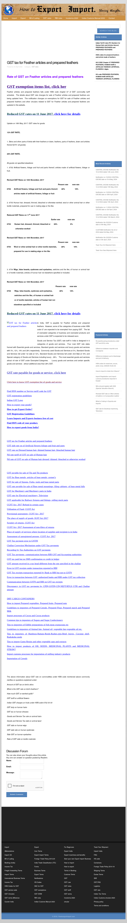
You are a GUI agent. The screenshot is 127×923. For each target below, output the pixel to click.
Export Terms (39, 874)
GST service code (11, 890)
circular (66, 902)
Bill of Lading (34, 18)
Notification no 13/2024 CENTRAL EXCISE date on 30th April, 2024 (107, 193)
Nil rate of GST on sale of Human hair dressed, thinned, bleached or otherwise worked (46, 459)
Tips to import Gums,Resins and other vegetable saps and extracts (36, 641)
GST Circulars (9, 894)
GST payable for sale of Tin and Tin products (27, 473)
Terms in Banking (70, 870)
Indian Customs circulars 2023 (104, 898)
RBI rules (58, 18)
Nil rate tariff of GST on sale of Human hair (27, 454)
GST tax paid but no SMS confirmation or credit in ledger (33, 559)
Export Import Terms (41, 855)
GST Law (67, 882)
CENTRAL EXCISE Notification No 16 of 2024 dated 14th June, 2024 (107, 171)
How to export (69, 866)
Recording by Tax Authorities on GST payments (28, 550)
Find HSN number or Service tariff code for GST (29, 391)
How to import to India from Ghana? (108, 371)
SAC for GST (39, 886)
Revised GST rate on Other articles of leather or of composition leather (107, 395)
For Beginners (69, 847)
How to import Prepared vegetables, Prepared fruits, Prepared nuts (37, 603)
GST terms (68, 894)
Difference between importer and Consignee (107, 349)
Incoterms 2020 (72, 18)
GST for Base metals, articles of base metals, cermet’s (31, 477)
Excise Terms (98, 874)
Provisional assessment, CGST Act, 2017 (25, 513)
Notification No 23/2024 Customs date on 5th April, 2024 (107, 238)
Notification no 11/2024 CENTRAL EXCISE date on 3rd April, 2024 (107, 208)
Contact (112, 18)
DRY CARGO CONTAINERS (20, 598)
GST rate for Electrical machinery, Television (27, 495)
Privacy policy (98, 902)
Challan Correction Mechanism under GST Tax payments (33, 545)
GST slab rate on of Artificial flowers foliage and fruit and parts (36, 445)
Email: (9, 766)
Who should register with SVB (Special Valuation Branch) (106, 387)
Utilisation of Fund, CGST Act (21, 509)
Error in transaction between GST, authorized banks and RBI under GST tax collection (46, 577)
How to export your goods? (19, 404)
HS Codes (37, 882)
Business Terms (39, 870)
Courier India (9, 902)
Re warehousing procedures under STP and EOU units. (107, 342)
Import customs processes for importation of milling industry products (38, 654)
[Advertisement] (48, 40)
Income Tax (9, 866)
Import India (98, 851)
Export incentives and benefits (74, 855)
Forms (36, 866)
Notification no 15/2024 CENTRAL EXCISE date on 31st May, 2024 (107, 178)
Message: (10, 772)
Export (23, 18)
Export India (68, 851)
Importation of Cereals (17, 658)
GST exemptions (40, 890)
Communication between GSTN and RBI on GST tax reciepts (35, 582)
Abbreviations (9, 851)
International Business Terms (15, 878)
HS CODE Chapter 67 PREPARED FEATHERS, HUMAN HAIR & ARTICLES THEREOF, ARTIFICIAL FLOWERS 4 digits (107, 65)
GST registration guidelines (19, 395)
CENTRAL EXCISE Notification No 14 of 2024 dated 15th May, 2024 (107, 186)
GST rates (47, 18)
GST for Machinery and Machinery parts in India (29, 491)
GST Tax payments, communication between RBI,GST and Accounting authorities (44, 554)
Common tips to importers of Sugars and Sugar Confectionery (35, 620)
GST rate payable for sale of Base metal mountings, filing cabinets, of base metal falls (46, 486)
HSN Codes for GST (12, 886)
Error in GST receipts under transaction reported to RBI (32, 568)
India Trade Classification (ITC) (45, 863)
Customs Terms (69, 874)
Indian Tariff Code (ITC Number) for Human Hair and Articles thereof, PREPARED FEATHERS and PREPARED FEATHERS (108, 46)
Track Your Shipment (101, 847)
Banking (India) (10, 863)
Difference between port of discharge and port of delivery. (108, 357)
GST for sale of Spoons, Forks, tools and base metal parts (33, 482)
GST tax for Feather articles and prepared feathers (29, 441)
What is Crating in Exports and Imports (106, 402)
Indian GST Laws (15, 400)
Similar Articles (101, 37)
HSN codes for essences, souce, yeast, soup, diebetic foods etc (107, 364)
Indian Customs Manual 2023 (93, 18)
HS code (97, 859)
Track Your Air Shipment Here (106, 245)
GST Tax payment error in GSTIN (22, 541)
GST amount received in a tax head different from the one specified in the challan (44, 563)
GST (65, 878)
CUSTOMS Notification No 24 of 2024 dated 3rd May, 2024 (106, 231)
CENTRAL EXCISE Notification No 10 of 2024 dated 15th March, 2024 (107, 216)
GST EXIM (38, 894)
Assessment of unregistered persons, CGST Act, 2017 (31, 536)
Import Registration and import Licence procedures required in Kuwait (106, 378)
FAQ (95, 855)
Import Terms (9, 874)
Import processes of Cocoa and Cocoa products (28, 615)
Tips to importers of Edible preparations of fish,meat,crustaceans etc (37, 624)
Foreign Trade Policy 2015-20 (44, 859)
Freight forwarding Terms (13, 870)
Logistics (97, 886)
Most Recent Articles (103, 164)
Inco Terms (38, 851)
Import (14, 18)
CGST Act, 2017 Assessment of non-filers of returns (30, 527)
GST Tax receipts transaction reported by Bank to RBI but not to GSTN (39, 572)
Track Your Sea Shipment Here (106, 250)
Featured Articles (102, 335)
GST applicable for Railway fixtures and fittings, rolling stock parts (37, 500)
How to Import (69, 863)
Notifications (38, 878)
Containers (97, 863)
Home (5, 18)
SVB (95, 878)
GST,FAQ (97, 882)
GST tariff (67, 890)
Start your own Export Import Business (77, 859)
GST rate (97, 890)
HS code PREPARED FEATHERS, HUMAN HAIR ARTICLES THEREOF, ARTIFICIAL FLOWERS (107, 76)
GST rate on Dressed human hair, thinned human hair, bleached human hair (41, 450)
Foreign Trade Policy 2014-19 (104, 866)
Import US (8, 855)
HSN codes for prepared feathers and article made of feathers (107, 56)
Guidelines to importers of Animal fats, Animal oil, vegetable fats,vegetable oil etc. (44, 629)
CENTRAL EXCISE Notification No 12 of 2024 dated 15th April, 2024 (107, 201)
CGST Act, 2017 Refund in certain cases (25, 504)
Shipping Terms (99, 870)
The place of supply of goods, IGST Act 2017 (27, 518)
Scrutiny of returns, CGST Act (20, 523)
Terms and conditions (101, 905)
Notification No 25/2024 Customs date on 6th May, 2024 (107, 223)
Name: (9, 760)
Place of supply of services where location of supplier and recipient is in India (42, 532)
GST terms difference (12, 898)
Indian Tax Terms (100, 894)
